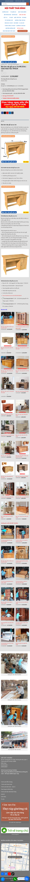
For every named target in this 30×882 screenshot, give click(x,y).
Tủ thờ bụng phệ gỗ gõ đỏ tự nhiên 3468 (7, 582)
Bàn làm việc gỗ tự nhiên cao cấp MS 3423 (7, 327)
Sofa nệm (16, 23)
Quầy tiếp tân (17, 17)
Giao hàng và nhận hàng (7, 789)
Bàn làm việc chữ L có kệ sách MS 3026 (7, 392)
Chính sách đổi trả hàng (6, 781)
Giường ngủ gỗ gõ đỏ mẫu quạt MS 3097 (6, 541)
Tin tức (2, 799)
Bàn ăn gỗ (14, 14)
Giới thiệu (3, 796)
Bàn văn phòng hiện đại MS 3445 (7, 348)
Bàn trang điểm (22, 11)
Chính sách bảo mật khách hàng (8, 791)
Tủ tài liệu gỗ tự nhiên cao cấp (22, 326)
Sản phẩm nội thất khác (9, 31)
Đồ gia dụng (20, 28)
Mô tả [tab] (2, 121)
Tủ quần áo (13, 11)
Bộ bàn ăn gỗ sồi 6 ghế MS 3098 (21, 644)
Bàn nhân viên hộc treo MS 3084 (7, 517)
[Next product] (2, 73)
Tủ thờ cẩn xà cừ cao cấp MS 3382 (22, 603)
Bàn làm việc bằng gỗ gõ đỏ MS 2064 (7, 477)
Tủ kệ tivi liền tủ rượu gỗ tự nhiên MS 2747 (22, 541)
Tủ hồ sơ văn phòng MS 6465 (7, 497)
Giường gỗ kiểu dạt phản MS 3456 (7, 623)
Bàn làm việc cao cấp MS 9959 (22, 497)
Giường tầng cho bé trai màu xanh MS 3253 (7, 644)
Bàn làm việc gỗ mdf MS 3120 (22, 391)
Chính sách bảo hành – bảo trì (8, 786)
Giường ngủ (5, 11)
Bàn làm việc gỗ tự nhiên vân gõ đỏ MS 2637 (22, 456)
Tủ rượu (24, 17)
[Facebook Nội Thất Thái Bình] (6, 873)
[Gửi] (27, 4)
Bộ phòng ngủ (7, 14)
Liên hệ (3, 794)
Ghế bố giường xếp (10, 28)
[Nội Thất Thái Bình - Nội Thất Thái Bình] (15, 8)
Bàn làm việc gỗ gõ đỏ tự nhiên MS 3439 (22, 348)
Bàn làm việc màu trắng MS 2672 (21, 415)
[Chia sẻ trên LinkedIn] (10, 113)
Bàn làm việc (22, 14)
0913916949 (4, 765)
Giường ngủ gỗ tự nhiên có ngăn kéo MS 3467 (21, 582)
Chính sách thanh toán (6, 784)
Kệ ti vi (5, 17)
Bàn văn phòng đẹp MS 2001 (22, 476)
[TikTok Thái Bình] (12, 873)
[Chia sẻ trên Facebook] (2, 113)
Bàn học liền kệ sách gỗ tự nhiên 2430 (6, 603)
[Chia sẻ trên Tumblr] (12, 113)
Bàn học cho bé (9, 23)
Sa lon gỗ (21, 23)
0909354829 (4, 766)
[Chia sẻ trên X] (5, 113)
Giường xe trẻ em (20, 25)
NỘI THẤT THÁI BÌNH (9, 1)
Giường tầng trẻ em (20, 20)
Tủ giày (11, 17)
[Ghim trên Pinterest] (7, 113)
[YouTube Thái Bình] (9, 873)
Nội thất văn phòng (13, 64)
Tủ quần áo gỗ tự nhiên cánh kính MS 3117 (22, 623)
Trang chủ (4, 64)
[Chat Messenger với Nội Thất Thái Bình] (3, 879)
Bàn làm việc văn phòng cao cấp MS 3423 (7, 371)
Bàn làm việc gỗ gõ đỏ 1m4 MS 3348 (22, 371)
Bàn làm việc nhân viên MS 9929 (21, 436)
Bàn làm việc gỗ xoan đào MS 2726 (22, 517)
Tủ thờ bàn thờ (9, 20)
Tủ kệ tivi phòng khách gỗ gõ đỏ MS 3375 (22, 561)
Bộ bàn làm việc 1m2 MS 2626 (7, 435)
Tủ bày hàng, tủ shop (10, 25)
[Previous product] (5, 73)
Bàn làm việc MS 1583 (6, 455)
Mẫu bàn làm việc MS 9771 (7, 414)
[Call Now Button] (15, 879)
